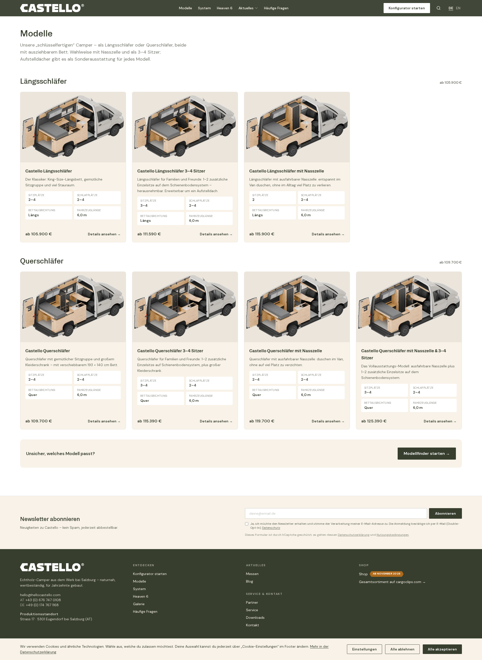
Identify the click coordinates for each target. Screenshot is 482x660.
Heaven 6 (224, 8)
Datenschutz (271, 528)
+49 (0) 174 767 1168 (42, 605)
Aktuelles (246, 8)
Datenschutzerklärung (354, 535)
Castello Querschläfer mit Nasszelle (285, 351)
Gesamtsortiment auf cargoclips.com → (392, 582)
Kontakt (252, 625)
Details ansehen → (104, 234)
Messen (252, 573)
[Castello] (52, 8)
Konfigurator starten (407, 8)
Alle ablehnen (402, 649)
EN (458, 8)
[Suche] (438, 8)
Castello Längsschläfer (48, 171)
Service (252, 610)
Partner (252, 602)
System (204, 8)
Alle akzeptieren (442, 649)
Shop (363, 574)
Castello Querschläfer (47, 351)
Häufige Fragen (276, 8)
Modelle (185, 8)
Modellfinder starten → (427, 453)
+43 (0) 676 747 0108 (43, 600)
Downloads (255, 617)
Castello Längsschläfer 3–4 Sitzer (171, 171)
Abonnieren (445, 513)
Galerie (139, 604)
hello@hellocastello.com (40, 595)
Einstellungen (364, 649)
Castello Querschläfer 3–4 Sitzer (170, 351)
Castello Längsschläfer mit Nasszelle (286, 171)
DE (451, 8)
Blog (249, 581)
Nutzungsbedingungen (393, 535)
